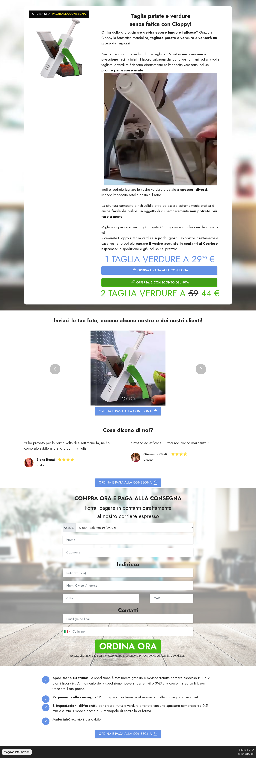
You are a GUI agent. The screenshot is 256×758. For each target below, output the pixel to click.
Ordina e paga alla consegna (162, 270)
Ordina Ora (128, 646)
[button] (55, 369)
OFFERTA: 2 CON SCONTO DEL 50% (162, 282)
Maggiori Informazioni (17, 752)
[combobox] (67, 631)
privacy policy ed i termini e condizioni (162, 655)
